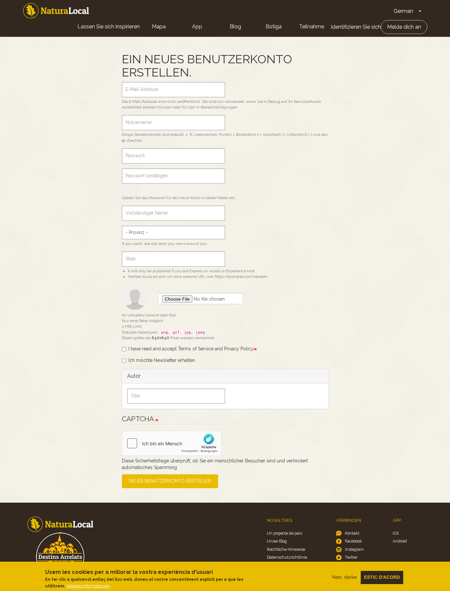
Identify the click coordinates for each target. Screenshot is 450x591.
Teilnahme (311, 26)
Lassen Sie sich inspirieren (108, 26)
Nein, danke (344, 577)
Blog (235, 26)
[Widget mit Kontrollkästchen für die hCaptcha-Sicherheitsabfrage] (171, 443)
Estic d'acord (382, 577)
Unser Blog (277, 541)
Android (400, 541)
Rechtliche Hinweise (286, 549)
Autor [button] (134, 376)
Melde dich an (404, 27)
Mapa (159, 26)
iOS (396, 533)
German (403, 11)
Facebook (353, 541)
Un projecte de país (284, 533)
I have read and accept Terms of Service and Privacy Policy (191, 348)
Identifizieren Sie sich (356, 27)
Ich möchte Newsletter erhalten (161, 360)
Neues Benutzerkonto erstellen (170, 481)
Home (56, 10)
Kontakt (352, 533)
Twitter (351, 557)
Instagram (354, 549)
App (197, 26)
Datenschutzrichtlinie (287, 557)
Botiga (274, 26)
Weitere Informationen (88, 585)
